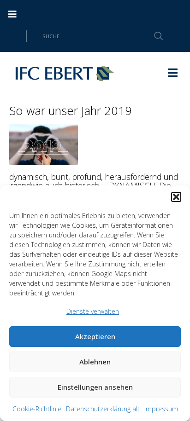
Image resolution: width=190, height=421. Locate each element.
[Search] (153, 36)
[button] (176, 197)
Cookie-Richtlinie (36, 408)
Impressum (161, 408)
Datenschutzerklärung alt (103, 408)
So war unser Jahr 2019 (70, 111)
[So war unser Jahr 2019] (43, 143)
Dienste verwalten (92, 311)
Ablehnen (95, 361)
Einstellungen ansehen (95, 387)
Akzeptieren (95, 336)
